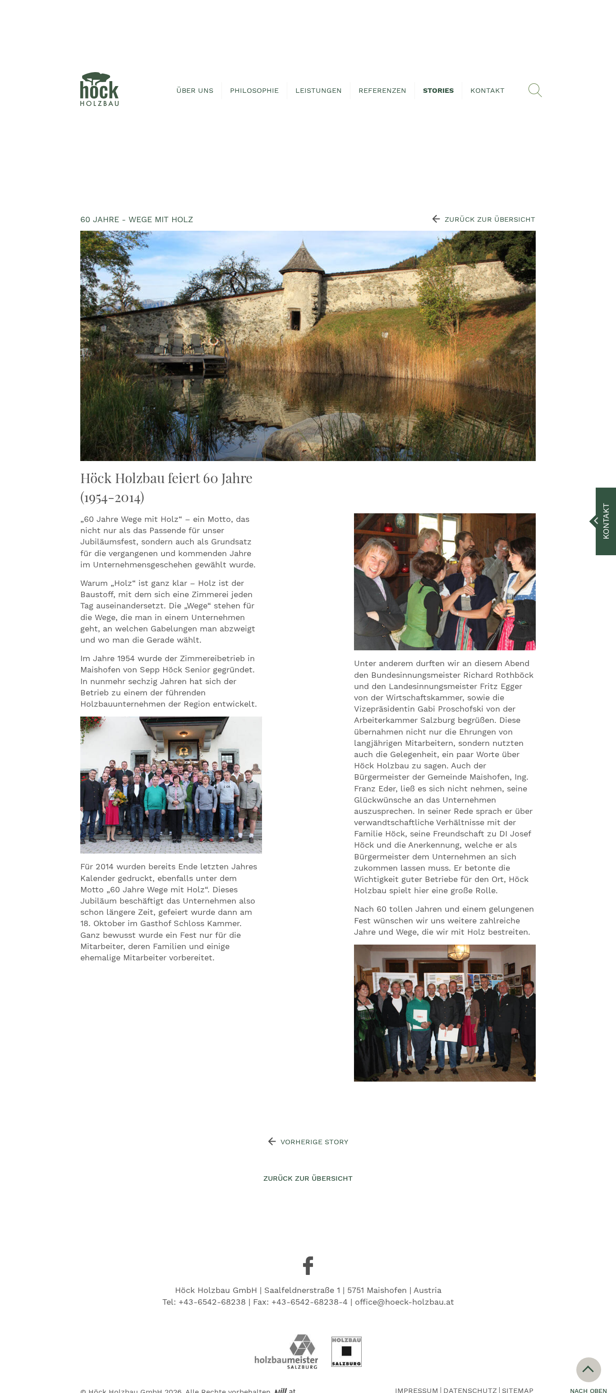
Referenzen (382, 90)
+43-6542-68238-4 (309, 1301)
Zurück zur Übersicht (490, 219)
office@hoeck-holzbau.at (404, 1301)
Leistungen (318, 90)
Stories (438, 90)
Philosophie (254, 90)
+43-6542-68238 (212, 1301)
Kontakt (487, 90)
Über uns (194, 90)
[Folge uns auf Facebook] (308, 1265)
